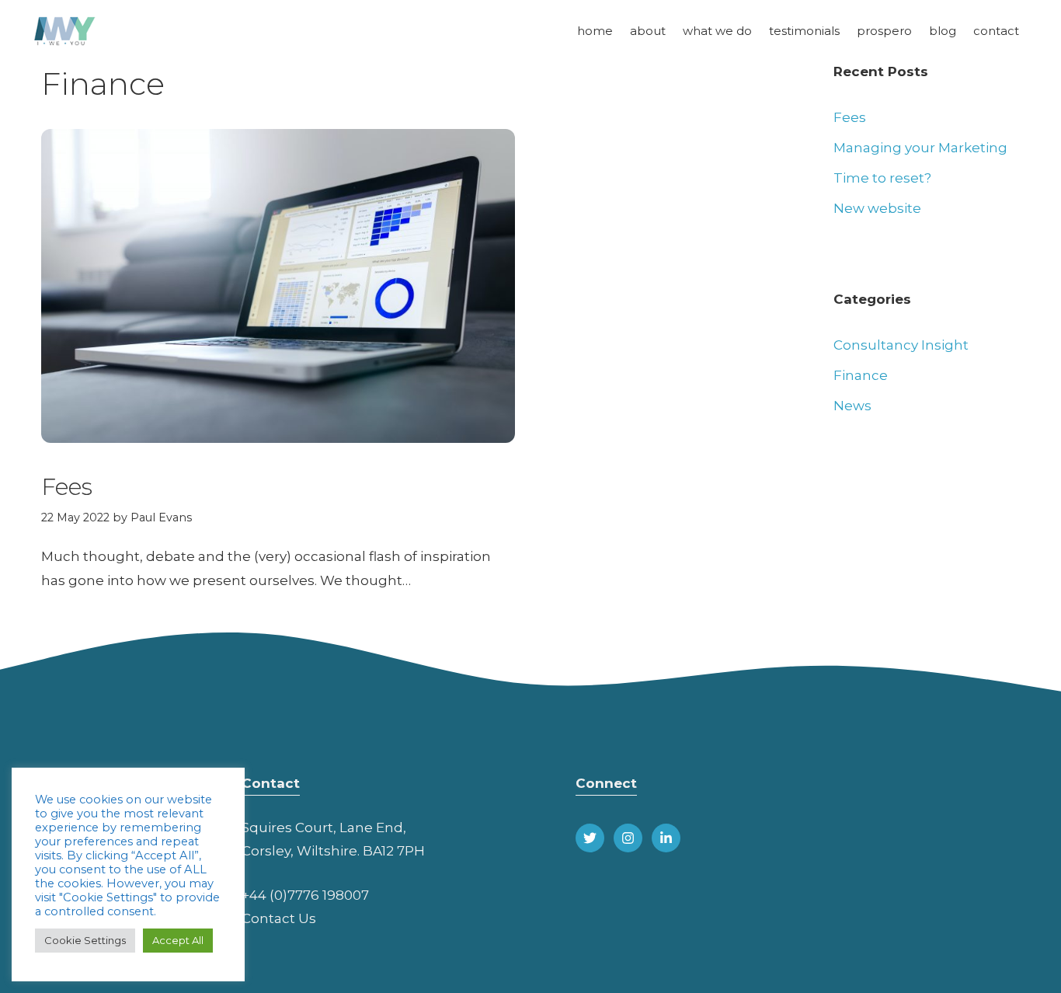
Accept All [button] (178, 940)
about (648, 30)
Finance (860, 375)
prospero (884, 30)
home (595, 30)
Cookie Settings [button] (85, 940)
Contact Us (279, 918)
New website (877, 208)
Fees (66, 486)
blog (942, 30)
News (852, 405)
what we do (717, 30)
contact (996, 30)
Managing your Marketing (920, 147)
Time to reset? (882, 178)
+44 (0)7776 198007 (305, 895)
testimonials (804, 30)
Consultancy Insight (901, 345)
